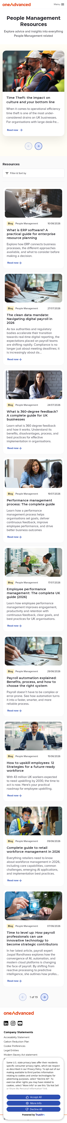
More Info (36, 1103)
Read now (12, 130)
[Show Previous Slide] (28, 146)
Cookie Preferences (14, 1046)
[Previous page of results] (22, 997)
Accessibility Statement (16, 1037)
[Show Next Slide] (38, 146)
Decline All (36, 1109)
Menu (57, 4)
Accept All (36, 1097)
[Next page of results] (44, 997)
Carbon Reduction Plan (16, 1041)
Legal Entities (11, 1050)
